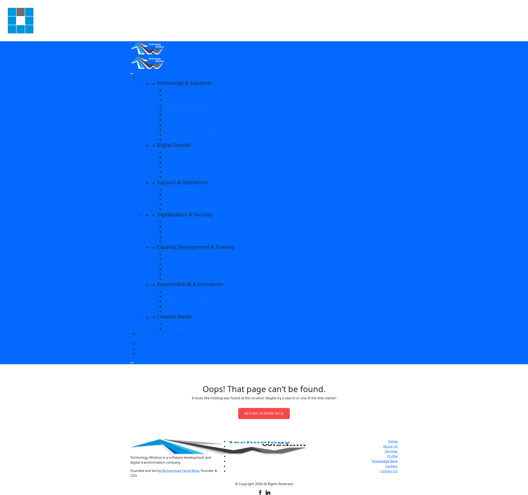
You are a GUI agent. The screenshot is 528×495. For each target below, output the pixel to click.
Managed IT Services (179, 204)
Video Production (177, 324)
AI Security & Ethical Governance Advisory (195, 311)
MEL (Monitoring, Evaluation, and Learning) (197, 269)
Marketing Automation (181, 172)
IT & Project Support (179, 189)
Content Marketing (178, 167)
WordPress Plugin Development (188, 139)
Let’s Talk (144, 353)
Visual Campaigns (177, 328)
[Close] (132, 363)
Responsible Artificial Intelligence (189, 291)
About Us (144, 333)
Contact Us (389, 471)
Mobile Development (179, 95)
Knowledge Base (150, 348)
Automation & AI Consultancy (186, 296)
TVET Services (174, 259)
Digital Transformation (181, 236)
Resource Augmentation (182, 194)
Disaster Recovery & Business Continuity (194, 241)
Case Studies (147, 343)
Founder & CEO (155, 338)
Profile (392, 456)
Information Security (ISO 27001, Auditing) (196, 221)
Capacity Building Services (183, 254)
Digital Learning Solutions (183, 279)
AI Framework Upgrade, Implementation (195, 306)
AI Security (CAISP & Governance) (189, 301)
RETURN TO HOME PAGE (264, 413)
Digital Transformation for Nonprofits (192, 177)
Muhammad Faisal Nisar (180, 470)
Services (143, 77)
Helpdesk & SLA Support (182, 199)
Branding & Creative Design (184, 105)
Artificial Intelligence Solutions (187, 115)
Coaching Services (177, 264)
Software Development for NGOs (189, 129)
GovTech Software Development (188, 134)
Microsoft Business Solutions (186, 110)
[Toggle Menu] (132, 73)
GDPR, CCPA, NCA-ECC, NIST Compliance (194, 231)
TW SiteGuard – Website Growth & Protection (198, 209)
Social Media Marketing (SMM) (187, 162)
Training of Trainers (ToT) (182, 274)
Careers (391, 466)
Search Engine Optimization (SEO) (189, 157)
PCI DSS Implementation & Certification (194, 226)
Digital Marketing (177, 152)
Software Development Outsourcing (191, 125)
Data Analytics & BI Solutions (185, 120)
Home (393, 441)
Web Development (177, 90)
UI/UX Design (173, 100)
